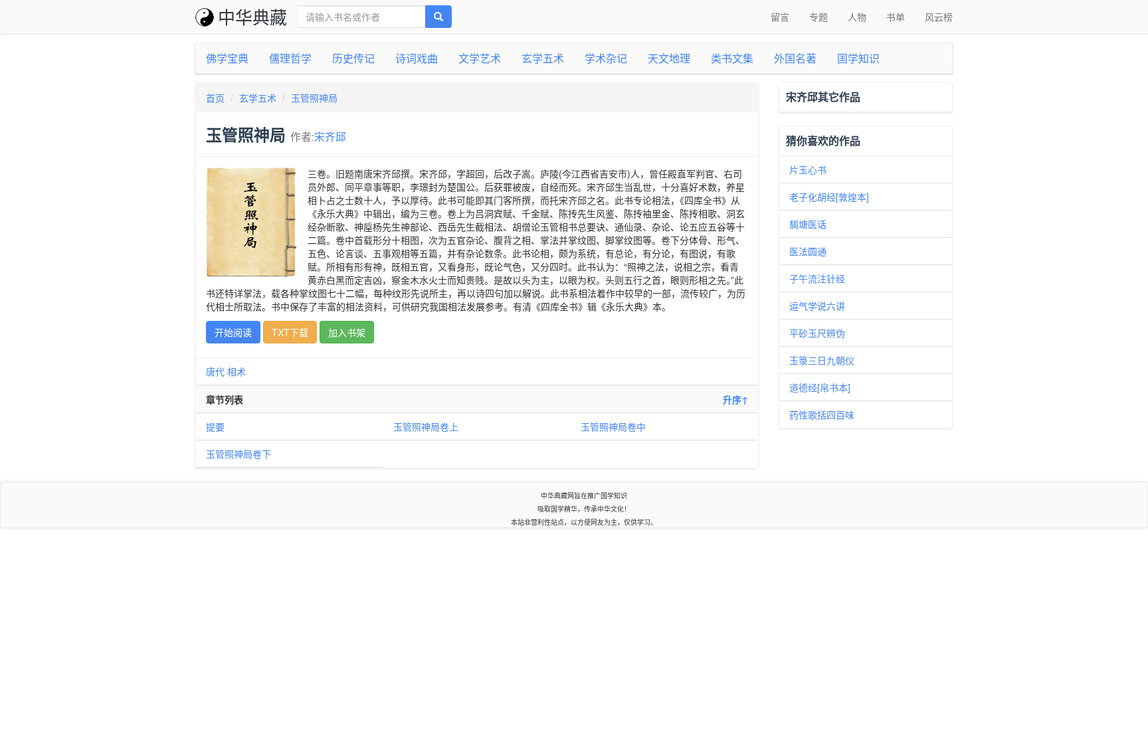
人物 (857, 16)
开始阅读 (233, 332)
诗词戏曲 (416, 58)
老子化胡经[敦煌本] (829, 196)
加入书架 (346, 332)
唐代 (215, 371)
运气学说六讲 (817, 305)
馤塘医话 (807, 224)
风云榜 (939, 16)
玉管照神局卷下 (238, 453)
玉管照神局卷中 (613, 426)
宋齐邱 (330, 136)
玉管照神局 (314, 97)
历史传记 (353, 58)
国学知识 (858, 58)
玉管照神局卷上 (425, 426)
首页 (215, 97)
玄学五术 (543, 58)
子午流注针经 (817, 278)
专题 (818, 16)
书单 (895, 16)
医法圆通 (807, 251)
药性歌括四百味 (821, 414)
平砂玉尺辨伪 (817, 332)
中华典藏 (252, 16)
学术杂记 (606, 58)
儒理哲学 (290, 58)
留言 (780, 16)
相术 (236, 371)
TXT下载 (290, 332)
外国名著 (795, 58)
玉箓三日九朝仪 (821, 360)
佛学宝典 (227, 58)
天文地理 (669, 58)
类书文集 (732, 58)
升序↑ (735, 399)
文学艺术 (479, 58)
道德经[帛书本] (819, 387)
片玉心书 (807, 169)
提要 (215, 426)
